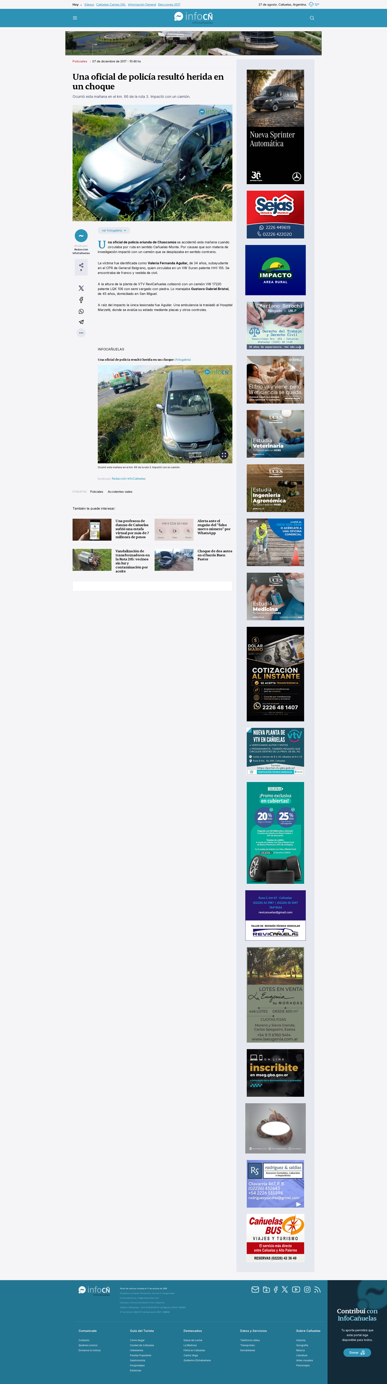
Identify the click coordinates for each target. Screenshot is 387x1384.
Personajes (303, 1365)
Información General (142, 4)
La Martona (190, 1345)
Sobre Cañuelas (308, 1331)
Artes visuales (304, 1360)
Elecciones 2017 (169, 4)
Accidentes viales (120, 492)
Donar (354, 1352)
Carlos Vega (191, 1355)
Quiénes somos (88, 1345)
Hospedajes (137, 1365)
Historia (300, 1340)
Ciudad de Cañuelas (142, 1345)
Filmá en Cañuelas (194, 1350)
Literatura (301, 1355)
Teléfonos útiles (250, 1340)
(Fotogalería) (182, 359)
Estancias (135, 1370)
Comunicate (88, 1331)
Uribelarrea (136, 1350)
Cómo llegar (137, 1340)
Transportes (247, 1345)
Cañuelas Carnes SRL (111, 4)
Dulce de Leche (193, 1340)
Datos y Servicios (253, 1331)
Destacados (193, 1331)
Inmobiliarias (247, 1350)
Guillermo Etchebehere (197, 1360)
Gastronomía (137, 1360)
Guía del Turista (142, 1331)
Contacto (84, 1340)
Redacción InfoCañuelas (129, 478)
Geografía (302, 1345)
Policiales (80, 61)
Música (300, 1350)
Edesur (89, 4)
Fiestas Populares (140, 1355)
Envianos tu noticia (90, 1350)
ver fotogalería (112, 230)
